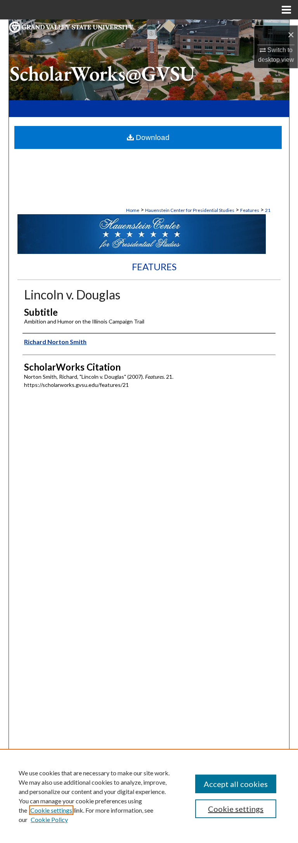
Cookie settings (51, 810)
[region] (149, 796)
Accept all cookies (236, 784)
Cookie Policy (49, 819)
